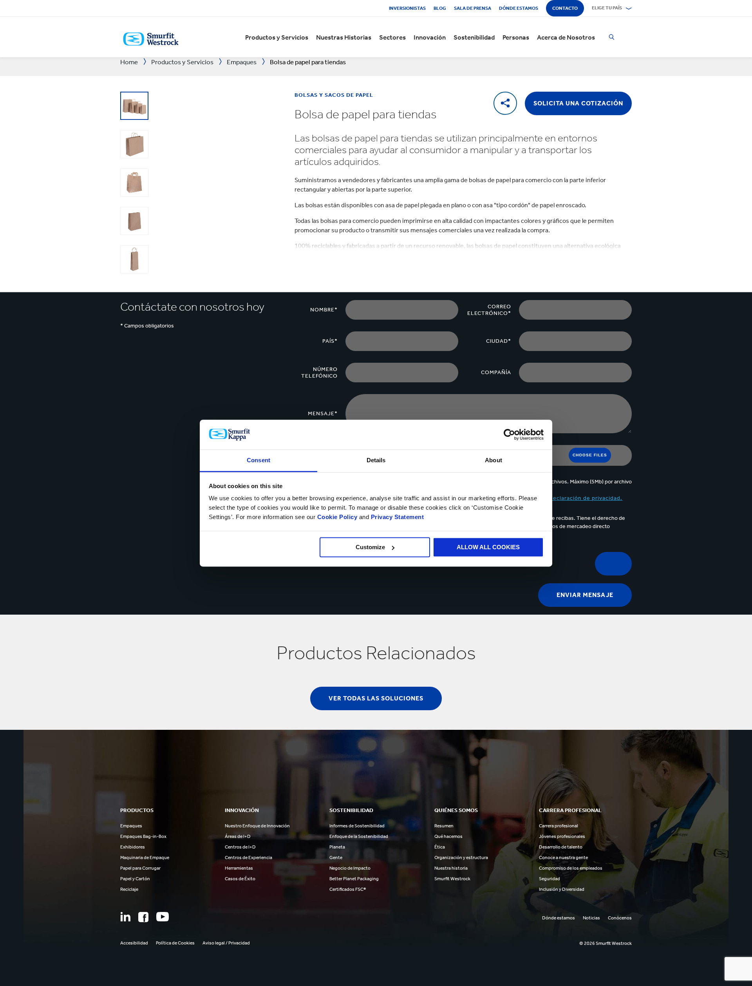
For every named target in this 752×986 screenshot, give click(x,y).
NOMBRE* (324, 309)
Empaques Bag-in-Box (143, 836)
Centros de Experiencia (248, 857)
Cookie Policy (337, 517)
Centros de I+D (240, 847)
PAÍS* (330, 341)
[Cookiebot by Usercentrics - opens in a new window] (509, 434)
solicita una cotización (578, 103)
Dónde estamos (518, 8)
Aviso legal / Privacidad (226, 943)
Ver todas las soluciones (376, 698)
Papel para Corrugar (140, 868)
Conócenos (620, 918)
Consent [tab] (258, 460)
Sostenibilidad (474, 37)
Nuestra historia (451, 868)
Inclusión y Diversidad (561, 889)
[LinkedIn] (125, 916)
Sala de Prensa (472, 8)
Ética (439, 847)
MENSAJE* (323, 413)
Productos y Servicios (276, 37)
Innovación (430, 37)
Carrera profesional (558, 826)
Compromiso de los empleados (570, 868)
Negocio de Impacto (350, 868)
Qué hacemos (448, 836)
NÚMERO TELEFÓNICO (319, 372)
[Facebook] (143, 917)
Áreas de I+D (238, 836)
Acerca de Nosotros (566, 37)
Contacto (565, 8)
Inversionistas (407, 8)
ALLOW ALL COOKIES (488, 547)
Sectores (392, 37)
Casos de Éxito (240, 878)
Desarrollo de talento (560, 847)
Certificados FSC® (347, 889)
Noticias (591, 918)
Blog (440, 8)
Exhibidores (132, 847)
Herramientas (239, 868)
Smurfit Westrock (452, 878)
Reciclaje (129, 889)
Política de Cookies (175, 943)
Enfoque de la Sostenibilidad (358, 836)
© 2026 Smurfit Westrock (605, 943)
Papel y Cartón (135, 878)
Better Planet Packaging (354, 878)
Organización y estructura (461, 857)
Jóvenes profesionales (562, 836)
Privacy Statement (396, 517)
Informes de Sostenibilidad (357, 826)
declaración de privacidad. (586, 498)
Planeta (337, 847)
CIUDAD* (498, 341)
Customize (370, 547)
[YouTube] (162, 916)
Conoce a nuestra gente (563, 857)
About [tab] (493, 460)
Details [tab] (376, 460)
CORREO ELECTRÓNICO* (489, 310)
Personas (516, 37)
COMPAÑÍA (496, 372)
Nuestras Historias (343, 37)
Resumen (444, 826)
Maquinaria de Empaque (144, 857)
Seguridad (549, 878)
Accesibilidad (134, 943)
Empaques (131, 826)
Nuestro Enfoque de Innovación (257, 826)
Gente (335, 857)
